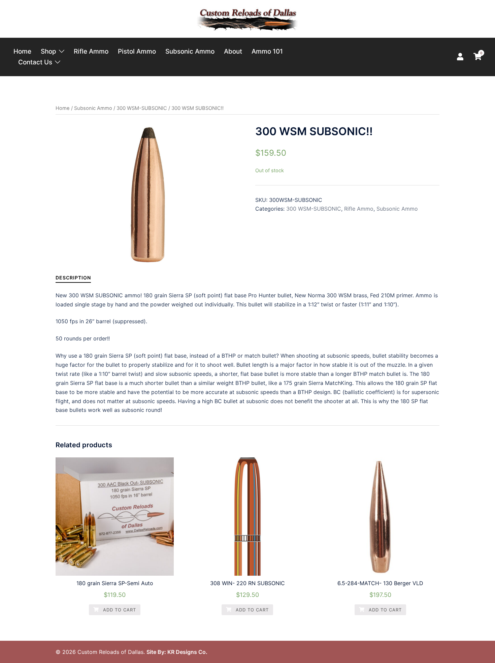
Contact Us (35, 62)
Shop (48, 51)
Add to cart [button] (118, 609)
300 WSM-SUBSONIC (142, 108)
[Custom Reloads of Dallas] (247, 18)
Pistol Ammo (137, 51)
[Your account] (461, 57)
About (233, 51)
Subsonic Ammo (189, 51)
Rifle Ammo (91, 51)
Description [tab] (73, 277)
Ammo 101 (267, 51)
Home (22, 51)
